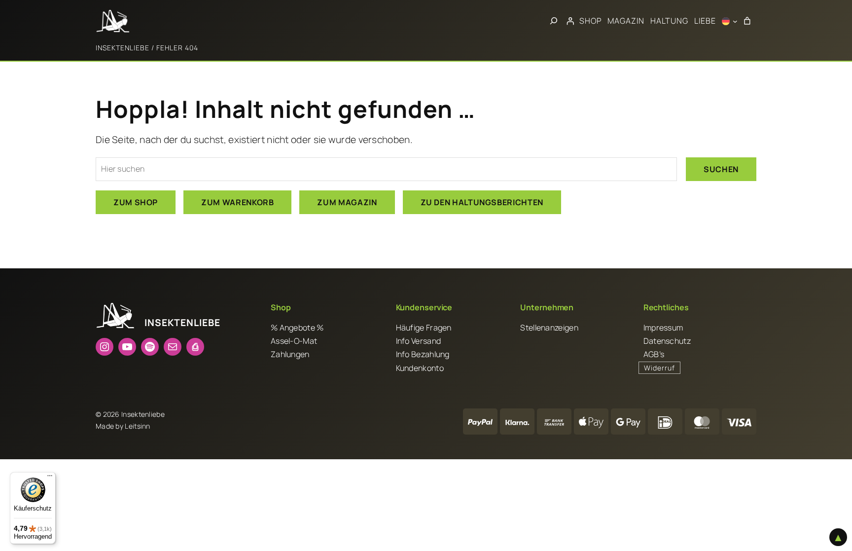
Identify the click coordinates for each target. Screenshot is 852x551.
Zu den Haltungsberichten (482, 202)
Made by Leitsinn (123, 426)
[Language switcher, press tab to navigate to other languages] (730, 21)
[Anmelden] (570, 21)
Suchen (721, 169)
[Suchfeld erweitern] (554, 21)
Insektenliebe (122, 47)
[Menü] (50, 478)
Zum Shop (135, 202)
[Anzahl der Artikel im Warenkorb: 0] (747, 21)
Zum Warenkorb (237, 202)
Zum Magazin (347, 202)
